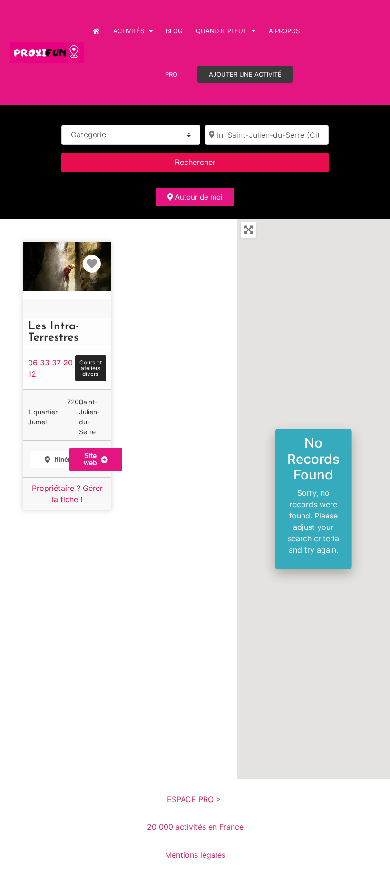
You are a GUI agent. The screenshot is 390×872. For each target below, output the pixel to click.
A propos (284, 31)
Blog (174, 31)
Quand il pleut (221, 31)
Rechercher (207, 162)
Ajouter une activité (245, 74)
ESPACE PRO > (195, 799)
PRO (171, 74)
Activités (128, 31)
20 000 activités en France (195, 827)
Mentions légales (195, 855)
